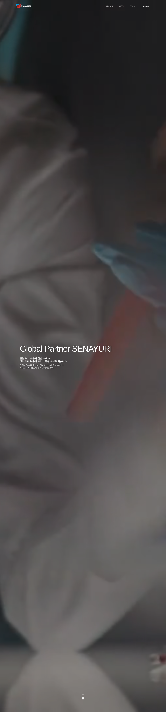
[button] (114, 6)
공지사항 (133, 6)
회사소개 (109, 6)
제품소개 (122, 6)
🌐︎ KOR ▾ (146, 6)
